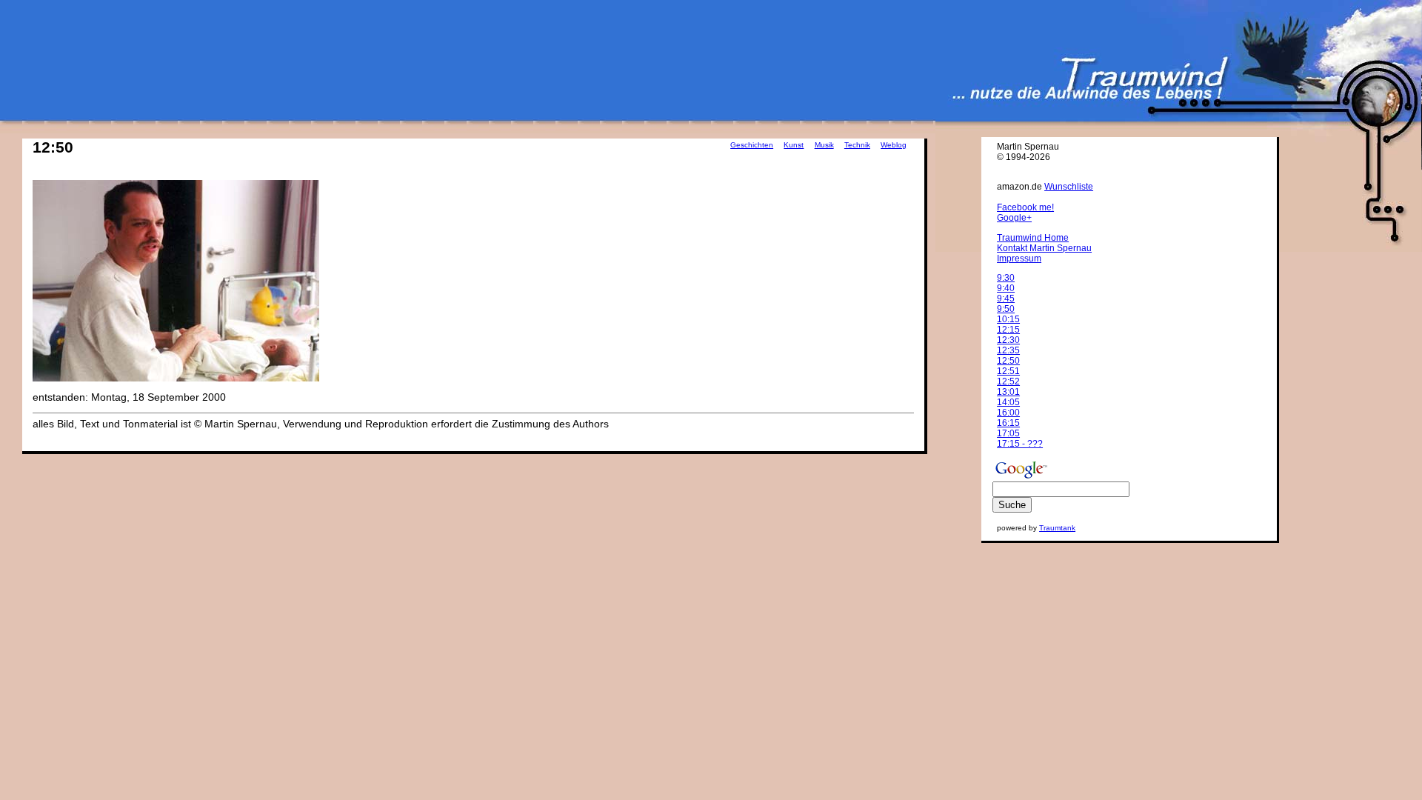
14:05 (1008, 402)
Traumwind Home (1033, 238)
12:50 (1008, 361)
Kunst (794, 145)
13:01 (1008, 392)
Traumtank (1057, 528)
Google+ (1014, 218)
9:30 (1006, 278)
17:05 (1008, 433)
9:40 (1006, 288)
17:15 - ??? (1020, 444)
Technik (857, 145)
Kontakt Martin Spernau (1044, 248)
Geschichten (751, 145)
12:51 (1008, 371)
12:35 (1008, 350)
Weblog (894, 145)
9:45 (1006, 298)
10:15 (1008, 319)
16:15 (1008, 423)
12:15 (1008, 329)
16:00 (1008, 412)
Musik (824, 145)
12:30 (1008, 340)
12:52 (1008, 381)
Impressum (1019, 258)
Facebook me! (1025, 207)
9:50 (1006, 309)
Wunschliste (1068, 186)
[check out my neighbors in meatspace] (1016, 178)
